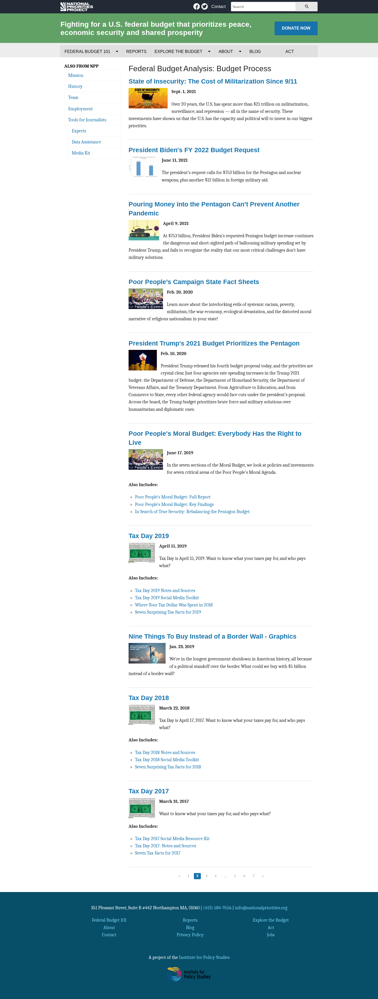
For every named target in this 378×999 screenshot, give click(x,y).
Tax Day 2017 (149, 791)
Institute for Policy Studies (204, 957)
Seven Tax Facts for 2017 (157, 853)
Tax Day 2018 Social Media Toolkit (167, 759)
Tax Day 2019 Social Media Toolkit (167, 597)
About (226, 51)
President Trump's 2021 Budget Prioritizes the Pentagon (214, 343)
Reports (136, 51)
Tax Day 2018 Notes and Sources (165, 752)
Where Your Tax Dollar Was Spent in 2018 (174, 604)
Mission (75, 75)
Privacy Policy (190, 934)
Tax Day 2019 (149, 535)
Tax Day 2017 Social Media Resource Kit (172, 838)
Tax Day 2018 (149, 697)
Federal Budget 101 (87, 51)
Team (73, 97)
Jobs (271, 934)
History (75, 86)
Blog (255, 51)
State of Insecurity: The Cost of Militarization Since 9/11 (213, 81)
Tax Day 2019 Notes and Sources (165, 590)
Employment (80, 108)
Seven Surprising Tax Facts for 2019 (168, 612)
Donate (296, 28)
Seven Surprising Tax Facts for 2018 (168, 766)
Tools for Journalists (87, 119)
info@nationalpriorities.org (261, 907)
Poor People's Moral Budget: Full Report (173, 497)
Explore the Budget (178, 51)
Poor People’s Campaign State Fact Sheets (194, 281)
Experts (79, 130)
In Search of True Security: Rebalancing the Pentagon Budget (192, 511)
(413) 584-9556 (217, 907)
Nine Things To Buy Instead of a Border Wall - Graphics (212, 636)
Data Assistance (86, 141)
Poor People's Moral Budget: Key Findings (174, 504)
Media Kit (81, 153)
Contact (218, 6)
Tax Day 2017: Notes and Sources (165, 845)
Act (289, 51)
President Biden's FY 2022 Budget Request (194, 149)
